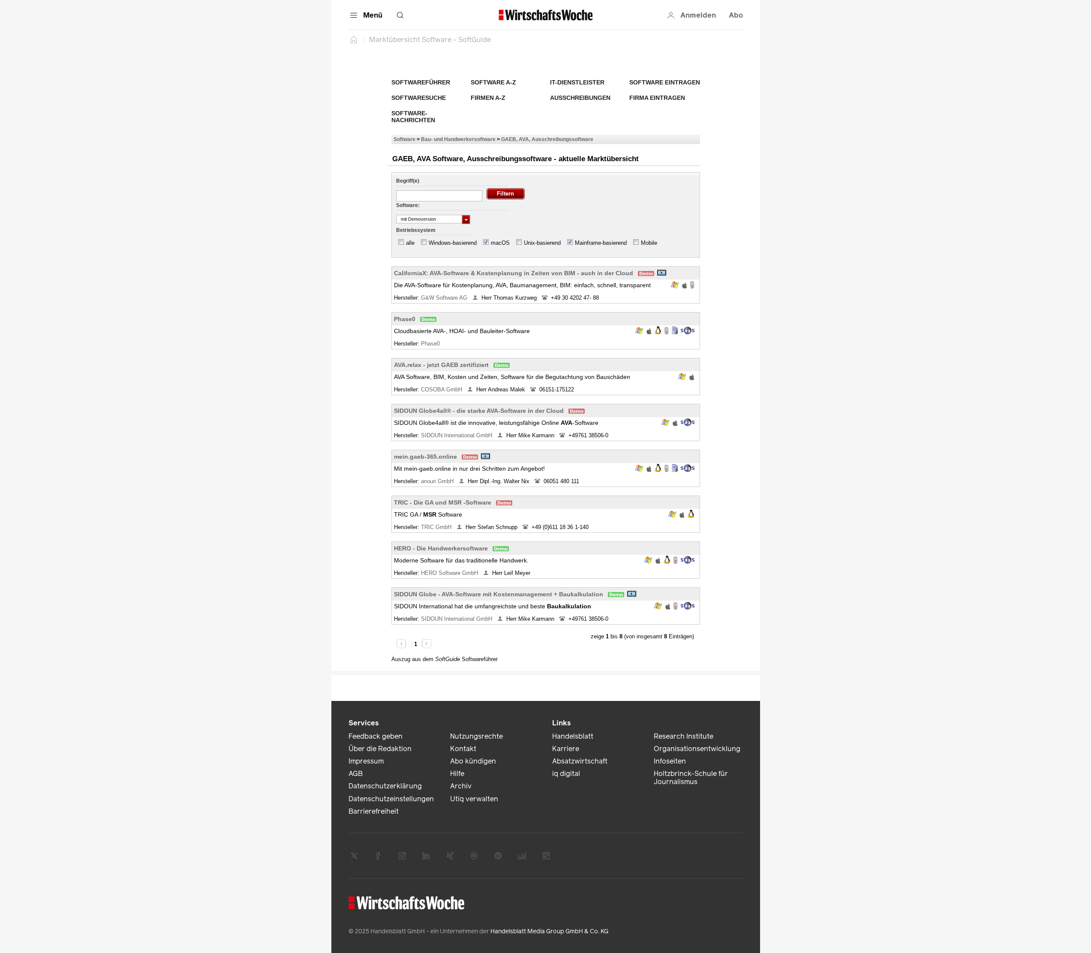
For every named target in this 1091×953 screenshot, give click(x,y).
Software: (408, 205)
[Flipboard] (546, 856)
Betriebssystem (416, 230)
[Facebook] (378, 856)
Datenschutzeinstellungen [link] (391, 799)
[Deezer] (522, 856)
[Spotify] (474, 856)
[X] (354, 856)
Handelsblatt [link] (572, 736)
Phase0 (404, 319)
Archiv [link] (461, 786)
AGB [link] (356, 774)
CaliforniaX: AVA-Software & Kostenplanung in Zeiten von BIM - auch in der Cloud (513, 273)
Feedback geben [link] (376, 736)
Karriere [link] (565, 749)
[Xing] (450, 856)
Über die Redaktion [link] (380, 749)
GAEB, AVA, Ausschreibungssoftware (547, 139)
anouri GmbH (438, 481)
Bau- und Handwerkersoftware (458, 139)
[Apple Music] (498, 856)
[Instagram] (402, 856)
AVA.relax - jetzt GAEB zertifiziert (441, 364)
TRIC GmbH (437, 527)
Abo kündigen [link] (473, 761)
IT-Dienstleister (577, 82)
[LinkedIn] (426, 856)
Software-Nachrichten (413, 116)
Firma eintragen (657, 97)
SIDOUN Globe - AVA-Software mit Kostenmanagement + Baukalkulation (498, 594)
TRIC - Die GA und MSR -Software (442, 502)
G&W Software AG (445, 298)
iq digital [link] (566, 774)
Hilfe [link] (457, 774)
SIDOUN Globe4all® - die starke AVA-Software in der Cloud (479, 410)
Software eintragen (664, 82)
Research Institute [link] (683, 736)
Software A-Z (493, 82)
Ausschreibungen (580, 97)
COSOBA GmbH (442, 389)
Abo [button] (736, 15)
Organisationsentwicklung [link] (697, 749)
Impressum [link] (366, 761)
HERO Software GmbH (450, 573)
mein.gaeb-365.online (425, 456)
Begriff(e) (407, 181)
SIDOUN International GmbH (457, 435)
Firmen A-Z (488, 97)
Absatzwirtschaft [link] (579, 761)
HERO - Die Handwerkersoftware (441, 548)
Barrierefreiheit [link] (374, 811)
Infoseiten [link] (670, 761)
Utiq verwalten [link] (474, 799)
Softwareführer (420, 82)
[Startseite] (354, 39)
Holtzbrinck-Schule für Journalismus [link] (691, 778)
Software (404, 139)
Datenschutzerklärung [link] (385, 786)
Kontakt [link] (463, 749)
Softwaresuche (418, 97)
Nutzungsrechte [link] (476, 736)
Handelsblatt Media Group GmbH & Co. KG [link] (549, 931)
